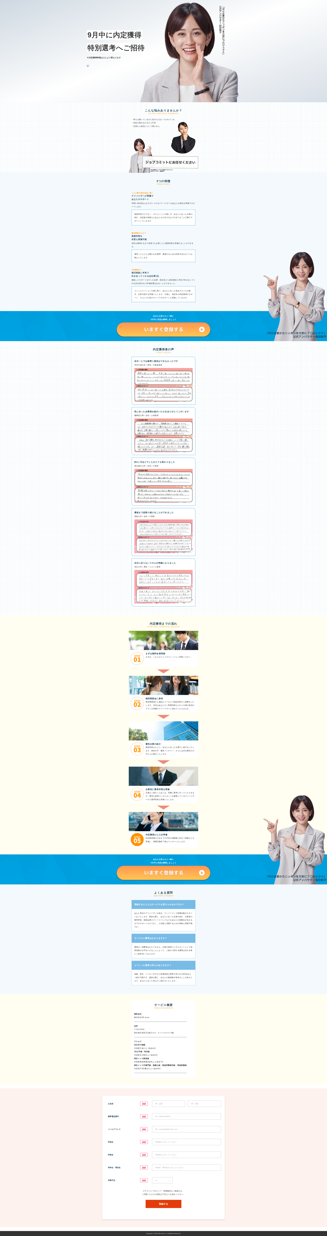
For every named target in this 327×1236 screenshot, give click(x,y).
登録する (163, 1204)
